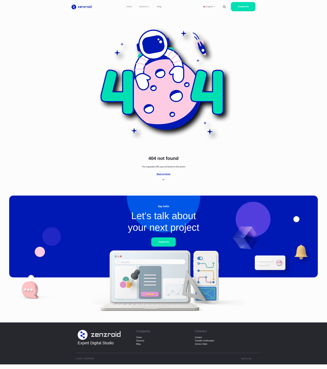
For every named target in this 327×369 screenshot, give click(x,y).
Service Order (201, 344)
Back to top (246, 358)
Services (143, 6)
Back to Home (163, 174)
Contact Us (243, 6)
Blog (159, 6)
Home (129, 6)
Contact (198, 337)
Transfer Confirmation (204, 341)
